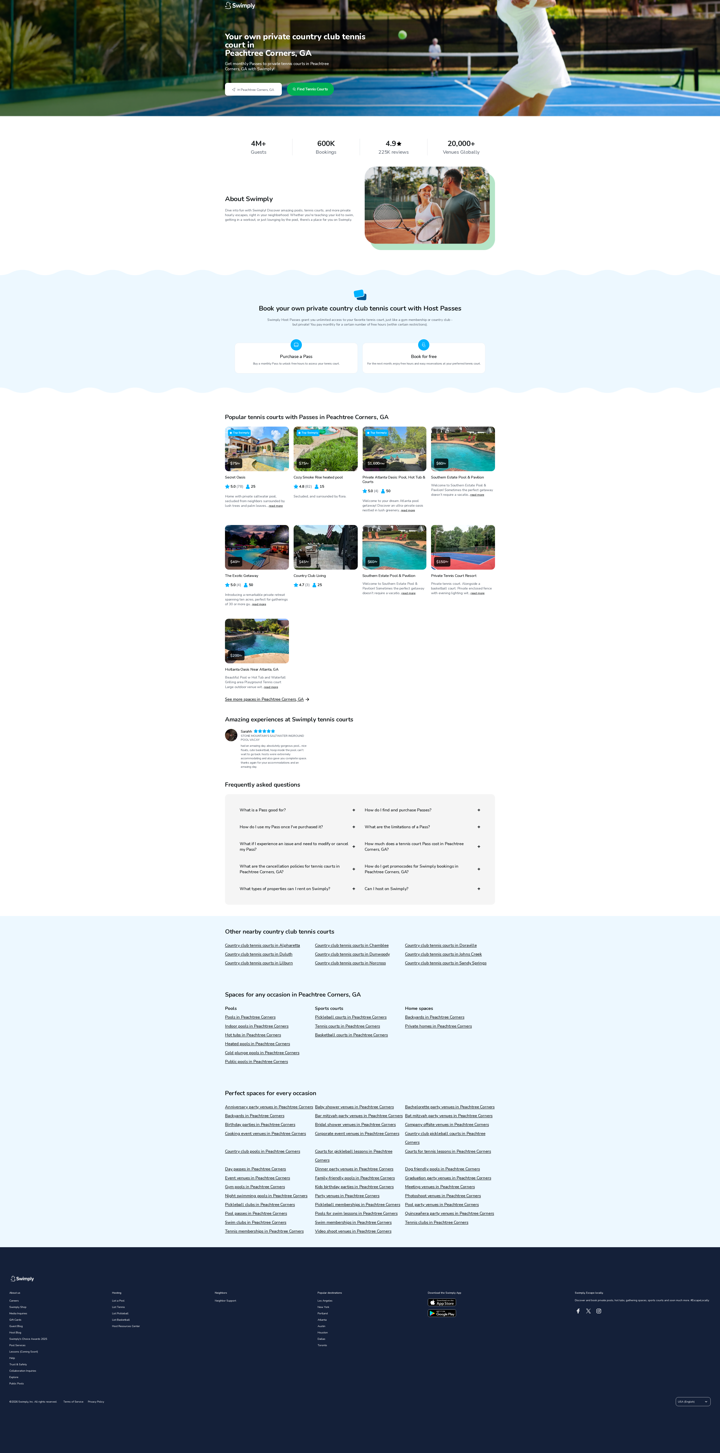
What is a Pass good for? (263, 810)
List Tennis (118, 1307)
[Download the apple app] (442, 1302)
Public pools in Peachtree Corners (256, 1061)
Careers (14, 1300)
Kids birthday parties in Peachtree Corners (354, 1187)
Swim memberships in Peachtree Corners (353, 1222)
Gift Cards (15, 1320)
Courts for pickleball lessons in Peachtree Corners (353, 1156)
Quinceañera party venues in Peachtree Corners (449, 1213)
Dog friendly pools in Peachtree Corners (442, 1169)
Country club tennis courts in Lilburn (259, 963)
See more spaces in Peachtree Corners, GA (264, 699)
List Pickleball (120, 1313)
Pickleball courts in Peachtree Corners (351, 1017)
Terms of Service (73, 1402)
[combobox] (253, 89)
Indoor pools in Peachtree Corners (257, 1026)
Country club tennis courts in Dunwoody (352, 954)
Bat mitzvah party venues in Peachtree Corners (449, 1116)
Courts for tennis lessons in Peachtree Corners (448, 1151)
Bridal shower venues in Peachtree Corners (355, 1124)
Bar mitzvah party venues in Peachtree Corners (359, 1116)
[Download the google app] (442, 1313)
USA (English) (686, 1402)
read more (276, 506)
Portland (323, 1313)
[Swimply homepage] (360, 5)
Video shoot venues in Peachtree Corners (353, 1231)
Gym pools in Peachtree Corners (255, 1187)
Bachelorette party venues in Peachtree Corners (450, 1107)
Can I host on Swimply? (386, 889)
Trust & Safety (18, 1364)
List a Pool (118, 1300)
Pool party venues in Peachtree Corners (442, 1204)
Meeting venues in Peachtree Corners (440, 1187)
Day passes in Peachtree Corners (255, 1169)
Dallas (321, 1339)
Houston (323, 1332)
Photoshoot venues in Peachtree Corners (443, 1196)
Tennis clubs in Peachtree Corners (436, 1222)
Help (12, 1358)
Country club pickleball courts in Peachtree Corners (445, 1138)
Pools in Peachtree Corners (250, 1017)
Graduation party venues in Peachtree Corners (448, 1178)
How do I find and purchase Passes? (398, 810)
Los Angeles (325, 1300)
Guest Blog (16, 1326)
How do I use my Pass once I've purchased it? (281, 827)
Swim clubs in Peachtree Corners (255, 1222)
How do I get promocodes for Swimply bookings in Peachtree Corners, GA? (411, 869)
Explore (13, 1377)
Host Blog (15, 1332)
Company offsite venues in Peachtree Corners (447, 1124)
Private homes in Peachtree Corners (438, 1026)
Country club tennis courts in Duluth (258, 954)
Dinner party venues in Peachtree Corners (354, 1169)
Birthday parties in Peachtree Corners (260, 1124)
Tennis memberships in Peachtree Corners (264, 1231)
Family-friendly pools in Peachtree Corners (355, 1178)
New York (323, 1307)
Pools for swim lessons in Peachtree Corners (356, 1213)
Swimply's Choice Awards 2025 (28, 1339)
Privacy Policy (96, 1402)
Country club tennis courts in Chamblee (352, 945)
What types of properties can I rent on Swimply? (285, 889)
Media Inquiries (18, 1313)
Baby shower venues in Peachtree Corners (354, 1107)
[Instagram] (599, 1311)
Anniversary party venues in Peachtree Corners (269, 1107)
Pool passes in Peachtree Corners (256, 1213)
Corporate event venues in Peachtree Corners (357, 1133)
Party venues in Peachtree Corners (347, 1196)
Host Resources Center (126, 1326)
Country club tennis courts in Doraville (441, 945)
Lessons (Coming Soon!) (23, 1351)
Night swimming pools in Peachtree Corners (266, 1196)
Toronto (322, 1345)
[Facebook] (578, 1311)
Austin (321, 1326)
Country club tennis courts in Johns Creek (443, 954)
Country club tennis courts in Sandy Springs (446, 963)
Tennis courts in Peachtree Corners (347, 1026)
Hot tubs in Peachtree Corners (253, 1035)
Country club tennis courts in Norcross (350, 963)
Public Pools (16, 1383)
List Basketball (121, 1320)
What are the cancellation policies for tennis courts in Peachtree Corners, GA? (290, 869)
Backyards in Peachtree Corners (434, 1017)
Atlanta (322, 1320)
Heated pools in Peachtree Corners (257, 1044)
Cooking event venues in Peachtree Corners (265, 1133)
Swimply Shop (17, 1307)
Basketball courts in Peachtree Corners (351, 1035)
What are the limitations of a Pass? (397, 827)
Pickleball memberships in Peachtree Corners (357, 1204)
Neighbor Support (225, 1300)
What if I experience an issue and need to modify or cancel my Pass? (294, 846)
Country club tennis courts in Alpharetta (262, 945)
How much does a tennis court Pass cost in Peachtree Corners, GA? (414, 846)
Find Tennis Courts (312, 89)
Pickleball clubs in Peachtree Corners (260, 1204)
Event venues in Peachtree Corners (257, 1178)
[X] (588, 1311)
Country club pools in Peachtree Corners (262, 1151)
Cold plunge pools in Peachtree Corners (262, 1053)
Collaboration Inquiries (22, 1371)
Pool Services (17, 1345)
